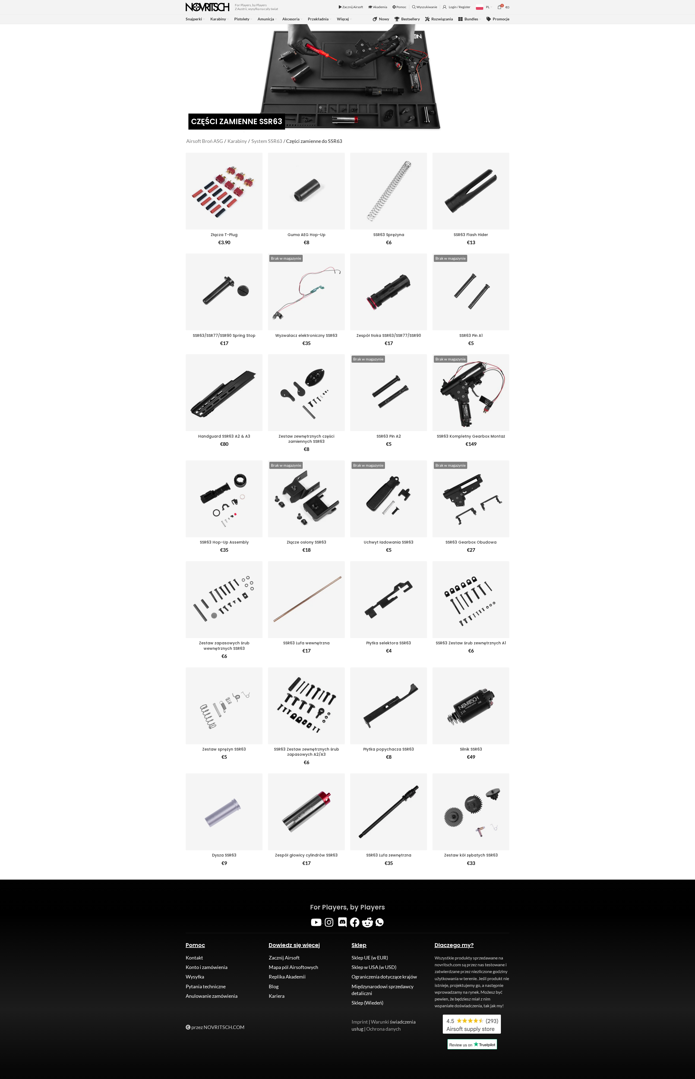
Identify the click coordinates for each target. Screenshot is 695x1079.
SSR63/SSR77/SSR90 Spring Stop (224, 335)
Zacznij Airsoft (352, 7)
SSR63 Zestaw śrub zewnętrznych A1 (471, 643)
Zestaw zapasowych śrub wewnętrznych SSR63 (224, 645)
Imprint (360, 1022)
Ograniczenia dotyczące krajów (384, 977)
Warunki (380, 1022)
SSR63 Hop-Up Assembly (224, 542)
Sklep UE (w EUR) (370, 958)
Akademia (379, 7)
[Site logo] (207, 7)
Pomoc (401, 7)
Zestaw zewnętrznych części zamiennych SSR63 (306, 439)
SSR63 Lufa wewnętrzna (306, 643)
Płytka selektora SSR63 (388, 643)
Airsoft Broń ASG (204, 141)
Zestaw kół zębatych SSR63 (471, 855)
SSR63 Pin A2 (389, 436)
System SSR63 (266, 141)
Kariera (277, 996)
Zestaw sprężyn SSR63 (224, 749)
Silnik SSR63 (471, 749)
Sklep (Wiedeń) (367, 1003)
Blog (274, 986)
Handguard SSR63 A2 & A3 (224, 436)
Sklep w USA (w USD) (374, 967)
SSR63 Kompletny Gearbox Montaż (471, 436)
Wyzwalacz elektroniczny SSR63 (306, 335)
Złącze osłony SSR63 (306, 542)
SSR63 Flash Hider (471, 234)
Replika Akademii (287, 977)
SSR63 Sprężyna (388, 234)
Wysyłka (195, 977)
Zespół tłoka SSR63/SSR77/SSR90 (388, 335)
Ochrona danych (383, 1029)
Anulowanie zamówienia (212, 996)
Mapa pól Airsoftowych (293, 967)
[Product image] (470, 191)
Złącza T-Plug (224, 234)
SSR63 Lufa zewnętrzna (388, 855)
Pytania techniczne (206, 986)
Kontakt (194, 958)
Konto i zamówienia (207, 967)
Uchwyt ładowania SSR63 (388, 542)
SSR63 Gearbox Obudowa (471, 542)
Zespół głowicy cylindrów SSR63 (306, 855)
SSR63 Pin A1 (471, 335)
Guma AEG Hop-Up (307, 234)
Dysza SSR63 (224, 855)
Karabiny (237, 141)
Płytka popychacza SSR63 (388, 749)
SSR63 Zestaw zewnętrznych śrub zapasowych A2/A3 (306, 751)
